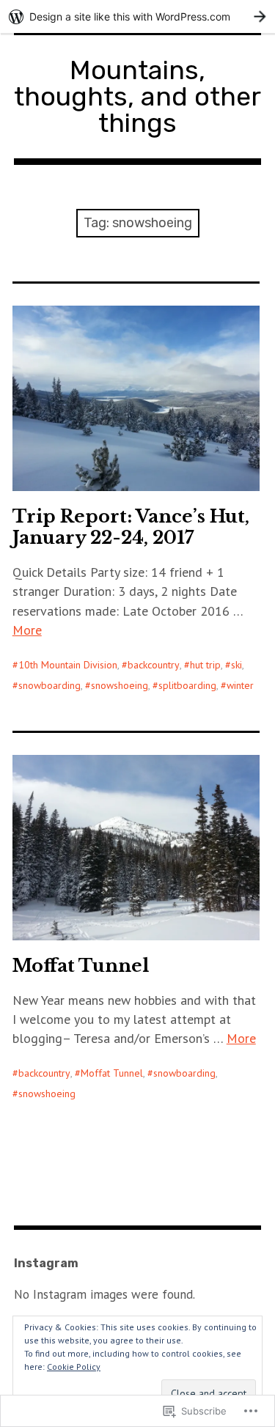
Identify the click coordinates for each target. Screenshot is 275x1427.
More (27, 630)
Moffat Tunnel (80, 965)
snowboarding (49, 685)
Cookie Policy (73, 1366)
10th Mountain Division (67, 664)
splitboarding (187, 685)
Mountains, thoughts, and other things (137, 96)
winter (240, 685)
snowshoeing (119, 685)
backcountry (154, 664)
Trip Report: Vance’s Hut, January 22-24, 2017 (130, 527)
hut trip (205, 664)
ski (236, 664)
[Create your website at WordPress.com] (137, 16)
